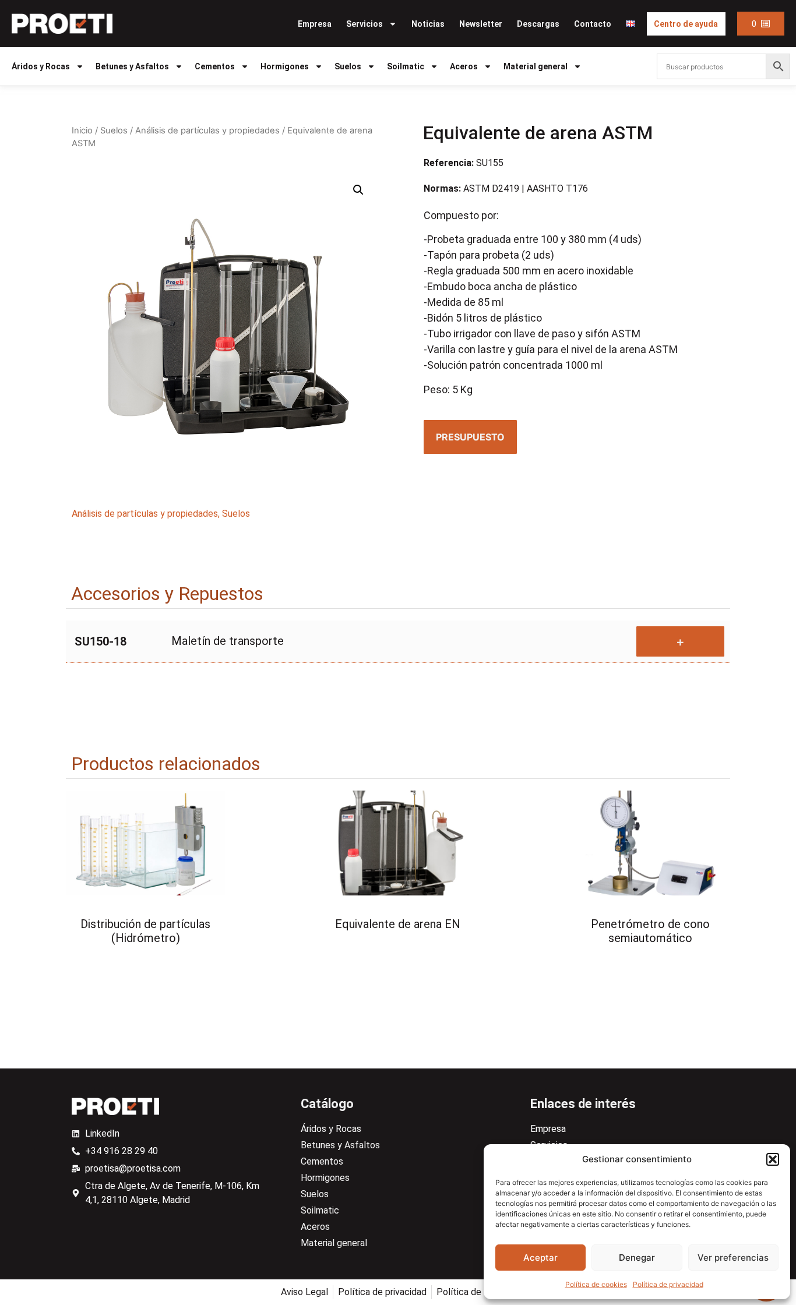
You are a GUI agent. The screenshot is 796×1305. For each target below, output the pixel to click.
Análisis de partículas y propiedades (207, 130)
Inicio (82, 130)
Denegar (637, 1257)
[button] (773, 1159)
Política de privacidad (668, 1284)
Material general (535, 66)
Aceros (464, 66)
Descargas (538, 24)
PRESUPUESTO (470, 437)
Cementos (215, 66)
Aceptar (540, 1257)
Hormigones (284, 66)
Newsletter (480, 24)
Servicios (364, 24)
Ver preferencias (733, 1257)
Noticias (428, 24)
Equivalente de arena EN (397, 924)
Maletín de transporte (227, 641)
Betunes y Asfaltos (132, 66)
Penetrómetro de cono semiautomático (650, 931)
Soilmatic (405, 66)
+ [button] (680, 641)
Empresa (315, 24)
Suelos (347, 66)
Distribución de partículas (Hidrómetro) (145, 931)
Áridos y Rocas (41, 66)
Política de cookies (596, 1284)
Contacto (592, 24)
